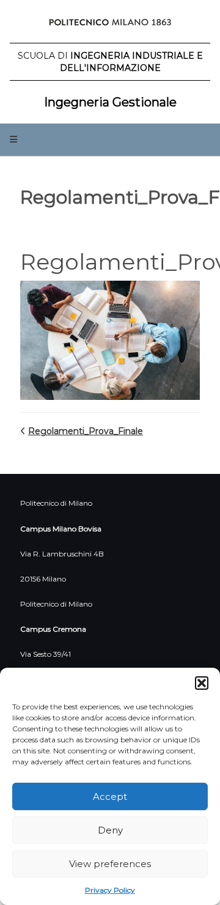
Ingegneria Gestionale (110, 102)
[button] (202, 683)
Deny (110, 830)
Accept (110, 796)
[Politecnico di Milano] (110, 24)
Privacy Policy (110, 890)
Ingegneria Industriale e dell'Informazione (110, 61)
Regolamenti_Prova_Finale (85, 431)
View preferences (110, 864)
